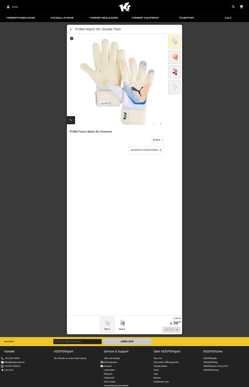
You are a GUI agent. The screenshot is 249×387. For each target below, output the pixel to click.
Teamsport (186, 18)
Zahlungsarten (110, 362)
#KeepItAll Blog (210, 362)
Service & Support (116, 351)
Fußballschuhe (62, 18)
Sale (228, 18)
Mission (157, 378)
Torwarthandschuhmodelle (116, 385)
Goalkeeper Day (161, 382)
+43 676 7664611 (12, 366)
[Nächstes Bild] (160, 123)
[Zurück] (71, 29)
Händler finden (160, 366)
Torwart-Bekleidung (103, 18)
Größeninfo (109, 378)
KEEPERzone (212, 351)
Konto (15, 7)
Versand (107, 366)
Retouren (108, 374)
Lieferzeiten (109, 370)
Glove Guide (109, 382)
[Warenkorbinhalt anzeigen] (241, 6)
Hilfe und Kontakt (112, 358)
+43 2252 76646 (11, 358)
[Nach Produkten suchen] (233, 6)
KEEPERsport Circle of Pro (215, 366)
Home (124, 7)
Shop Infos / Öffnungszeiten (166, 362)
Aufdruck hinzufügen (144, 150)
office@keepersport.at (14, 362)
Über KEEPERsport (167, 351)
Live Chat (8, 370)
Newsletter (9, 341)
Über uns (158, 358)
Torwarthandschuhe (20, 18)
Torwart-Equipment (145, 18)
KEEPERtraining (211, 370)
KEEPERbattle (210, 358)
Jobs (156, 374)
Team (156, 370)
